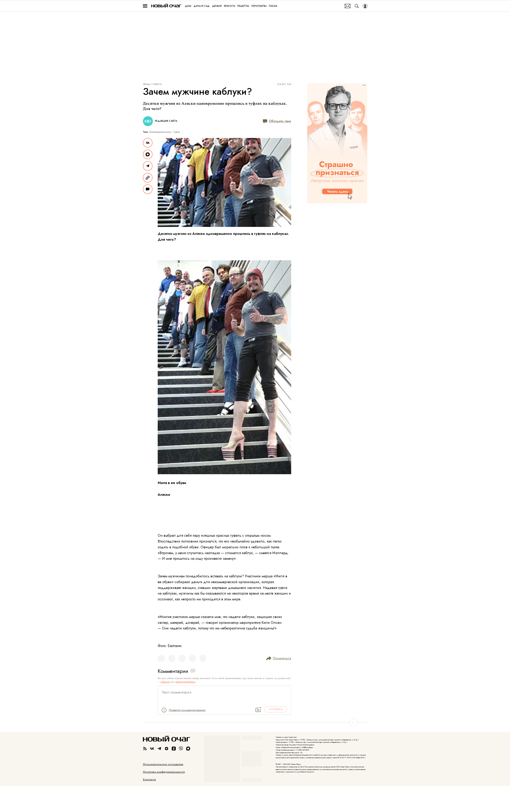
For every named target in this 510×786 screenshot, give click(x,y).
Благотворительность (160, 132)
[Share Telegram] (147, 166)
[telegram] (159, 749)
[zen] (167, 749)
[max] (188, 749)
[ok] (174, 749)
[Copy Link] (147, 177)
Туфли (176, 132)
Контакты (149, 779)
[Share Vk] (147, 143)
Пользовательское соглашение (163, 764)
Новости (157, 84)
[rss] (145, 749)
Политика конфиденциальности (164, 772)
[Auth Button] (365, 6)
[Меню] (145, 6)
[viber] (181, 749)
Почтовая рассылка (347, 6)
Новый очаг (166, 6)
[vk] (152, 749)
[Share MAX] (147, 154)
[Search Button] (356, 6)
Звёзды (146, 84)
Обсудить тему (280, 121)
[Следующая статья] (255, 723)
